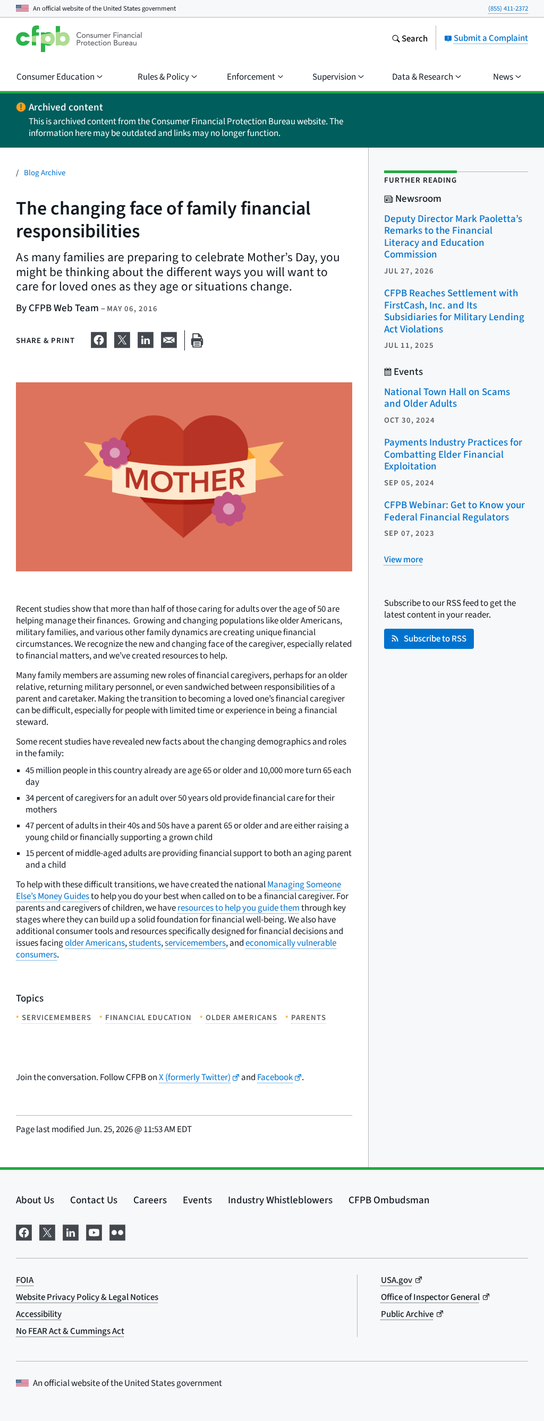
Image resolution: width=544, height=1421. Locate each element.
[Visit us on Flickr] (117, 1230)
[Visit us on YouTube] (94, 1230)
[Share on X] (122, 338)
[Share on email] (169, 338)
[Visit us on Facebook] (24, 1230)
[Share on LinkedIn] (146, 338)
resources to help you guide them (238, 907)
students (145, 942)
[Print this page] (197, 340)
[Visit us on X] (47, 1230)
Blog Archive (44, 172)
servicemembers (195, 942)
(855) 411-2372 (508, 8)
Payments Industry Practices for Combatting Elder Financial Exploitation (453, 454)
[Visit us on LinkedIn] (71, 1230)
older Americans (95, 942)
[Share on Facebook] (99, 338)
